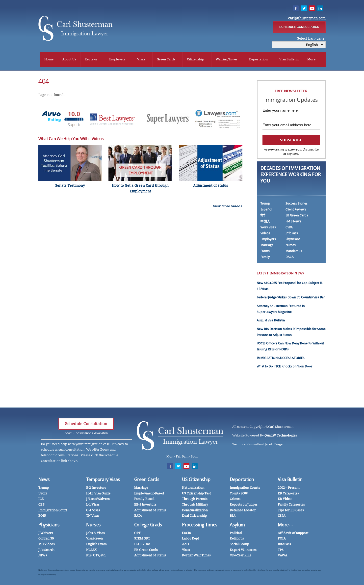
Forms (265, 251)
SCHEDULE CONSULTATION (299, 27)
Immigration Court (52, 510)
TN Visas (92, 515)
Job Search (46, 550)
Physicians (293, 239)
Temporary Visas (103, 479)
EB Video (285, 499)
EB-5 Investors (145, 504)
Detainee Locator (243, 510)
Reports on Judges (244, 504)
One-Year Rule (240, 555)
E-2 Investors (96, 487)
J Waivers (45, 533)
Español (266, 209)
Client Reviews (296, 209)
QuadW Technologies (280, 435)
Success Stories (297, 203)
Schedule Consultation (86, 423)
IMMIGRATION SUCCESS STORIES (281, 358)
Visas (141, 59)
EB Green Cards (297, 215)
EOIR (42, 515)
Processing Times (199, 525)
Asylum (237, 525)
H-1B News (293, 221)
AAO (185, 544)
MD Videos (46, 544)
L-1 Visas (93, 504)
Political (236, 533)
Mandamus (294, 251)
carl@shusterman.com (307, 18)
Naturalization (193, 487)
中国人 (265, 221)
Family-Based (144, 499)
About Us (69, 59)
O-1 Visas (93, 510)
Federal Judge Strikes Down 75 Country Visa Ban (291, 297)
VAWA (282, 555)
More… (285, 525)
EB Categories (288, 493)
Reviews (91, 59)
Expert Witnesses (243, 550)
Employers (117, 59)
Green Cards (166, 59)
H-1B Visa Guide (98, 493)
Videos (265, 233)
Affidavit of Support (293, 533)
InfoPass (292, 233)
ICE (41, 499)
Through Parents (195, 499)
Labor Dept (190, 538)
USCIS (42, 493)
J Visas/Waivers (98, 499)
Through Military (195, 504)
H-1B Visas (142, 544)
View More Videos (227, 206)
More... (312, 59)
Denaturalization (195, 510)
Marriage (266, 245)
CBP (41, 504)
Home (48, 59)
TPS (281, 550)
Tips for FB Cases (291, 510)
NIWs (42, 555)
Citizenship (195, 59)
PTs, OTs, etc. (96, 555)
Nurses (291, 245)
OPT (137, 533)
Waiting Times (226, 59)
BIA (232, 515)
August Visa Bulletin (271, 320)
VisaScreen (94, 538)
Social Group (239, 544)
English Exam (96, 544)
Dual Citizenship (194, 515)
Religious (237, 538)
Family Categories (291, 504)
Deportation (258, 59)
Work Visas (268, 227)
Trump (265, 203)
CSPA (289, 227)
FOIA (282, 538)
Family (265, 257)
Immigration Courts (245, 487)
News (44, 479)
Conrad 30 (46, 538)
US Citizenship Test (196, 493)
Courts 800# (239, 493)
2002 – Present (289, 487)
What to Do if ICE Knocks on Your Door (284, 366)
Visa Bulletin (289, 59)
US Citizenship (196, 479)
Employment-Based (149, 493)
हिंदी (262, 215)
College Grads (148, 525)
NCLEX (91, 550)
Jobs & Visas (95, 533)
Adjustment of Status (150, 510)
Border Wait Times (196, 555)
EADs (138, 515)
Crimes (235, 499)
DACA (290, 257)
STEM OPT (142, 538)
